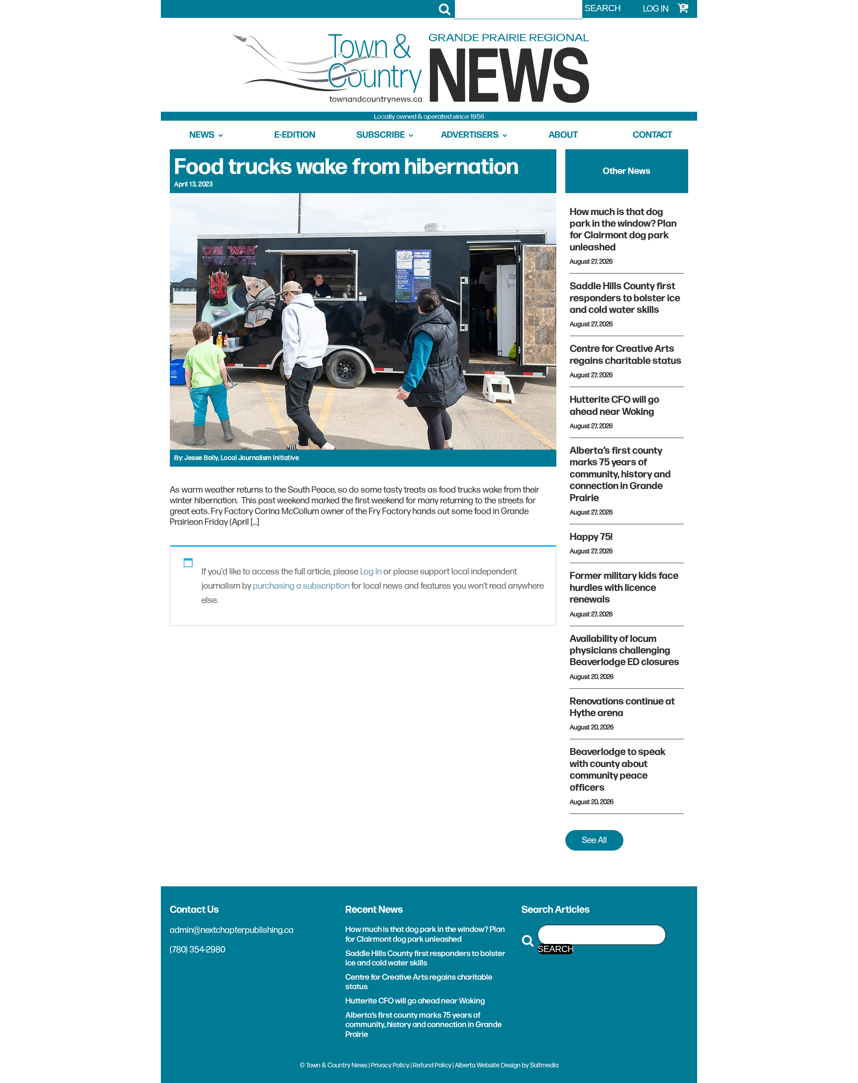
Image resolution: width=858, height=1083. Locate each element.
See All (594, 840)
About (563, 135)
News (201, 135)
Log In (371, 571)
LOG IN (656, 9)
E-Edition (294, 135)
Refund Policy (432, 1065)
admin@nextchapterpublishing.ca (232, 930)
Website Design (499, 1065)
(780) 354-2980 (197, 949)
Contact (652, 135)
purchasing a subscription (301, 586)
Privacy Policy (390, 1065)
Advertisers (470, 135)
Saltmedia (544, 1065)
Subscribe (381, 135)
